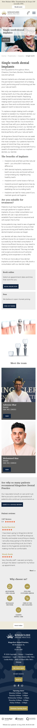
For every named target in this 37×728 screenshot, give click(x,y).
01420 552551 (18, 674)
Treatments (12, 56)
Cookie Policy (8, 659)
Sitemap (18, 662)
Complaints (29, 654)
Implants (21, 56)
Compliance (7, 657)
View (7, 416)
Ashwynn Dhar (9, 405)
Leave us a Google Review (12, 504)
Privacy (20, 654)
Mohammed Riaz (10, 458)
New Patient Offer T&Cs (26, 657)
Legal (14, 657)
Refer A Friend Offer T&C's (24, 659)
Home (3, 56)
